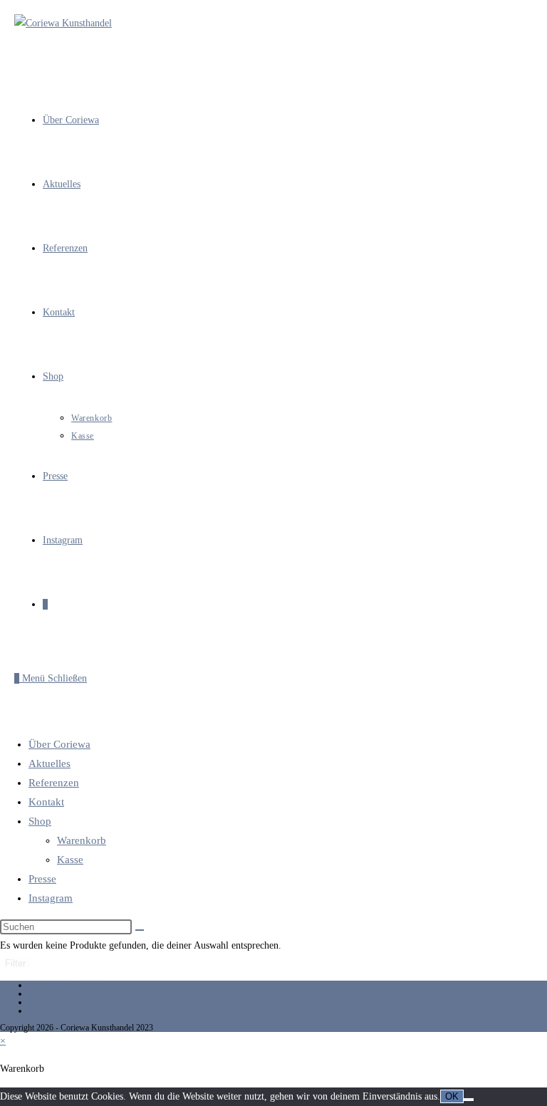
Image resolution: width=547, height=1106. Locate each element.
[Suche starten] (140, 930)
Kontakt (46, 802)
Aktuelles (49, 763)
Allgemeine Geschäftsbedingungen (87, 1011)
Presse (42, 879)
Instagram (50, 898)
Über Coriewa (59, 744)
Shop (39, 821)
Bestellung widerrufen (65, 985)
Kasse (70, 859)
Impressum (47, 993)
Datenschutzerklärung (65, 1002)
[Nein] (469, 1099)
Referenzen (53, 782)
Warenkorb (81, 840)
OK (452, 1096)
